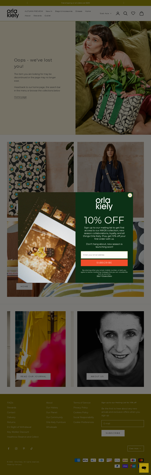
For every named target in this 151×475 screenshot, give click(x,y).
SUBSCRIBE (104, 262)
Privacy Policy (107, 276)
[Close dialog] (130, 195)
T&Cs (98, 276)
